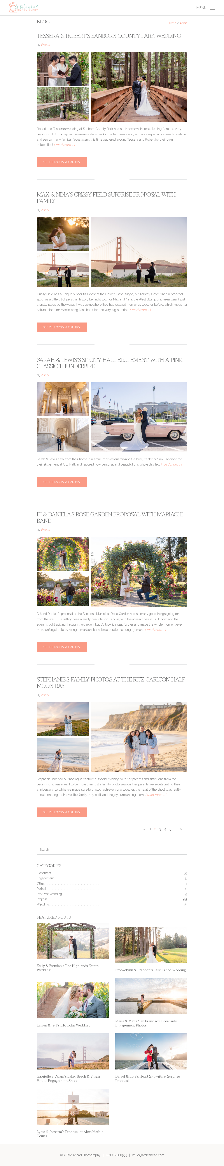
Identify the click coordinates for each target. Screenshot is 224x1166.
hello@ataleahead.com (148, 1155)
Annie (45, 45)
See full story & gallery (62, 162)
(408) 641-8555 (116, 1155)
